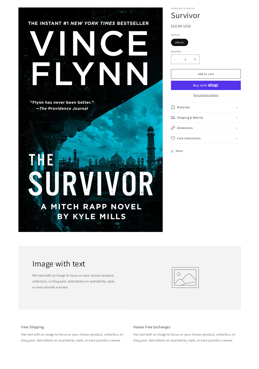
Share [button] (179, 151)
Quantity (176, 51)
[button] (206, 107)
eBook (179, 42)
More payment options (205, 95)
